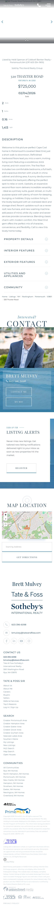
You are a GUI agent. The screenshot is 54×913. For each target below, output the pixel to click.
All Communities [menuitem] (11, 767)
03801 (49, 297)
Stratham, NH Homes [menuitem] (13, 786)
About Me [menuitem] (7, 689)
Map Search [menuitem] (8, 751)
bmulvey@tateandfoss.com (26, 633)
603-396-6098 (17, 381)
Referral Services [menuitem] (11, 701)
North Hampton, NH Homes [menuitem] (16, 774)
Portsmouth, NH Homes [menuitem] (14, 777)
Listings (12, 297)
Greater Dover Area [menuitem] (12, 730)
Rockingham (27, 297)
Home (4, 297)
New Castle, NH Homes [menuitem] (14, 780)
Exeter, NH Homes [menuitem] (11, 789)
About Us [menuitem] (7, 685)
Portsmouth (40, 297)
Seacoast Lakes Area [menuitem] (12, 736)
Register (21, 468)
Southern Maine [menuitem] (10, 739)
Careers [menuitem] (6, 692)
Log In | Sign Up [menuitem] (10, 707)
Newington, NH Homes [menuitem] (14, 792)
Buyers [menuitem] (6, 695)
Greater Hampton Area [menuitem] (13, 723)
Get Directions (27, 557)
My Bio (19, 401)
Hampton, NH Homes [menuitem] (13, 783)
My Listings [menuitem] (8, 742)
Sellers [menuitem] (6, 698)
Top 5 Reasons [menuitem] (9, 704)
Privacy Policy (9, 862)
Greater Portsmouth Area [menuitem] (15, 720)
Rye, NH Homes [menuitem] (10, 771)
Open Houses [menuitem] (9, 754)
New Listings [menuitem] (9, 745)
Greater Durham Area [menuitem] (13, 733)
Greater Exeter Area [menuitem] (12, 726)
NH (18, 297)
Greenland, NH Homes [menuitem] (13, 795)
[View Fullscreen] (5, 524)
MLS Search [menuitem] (8, 748)
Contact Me (19, 391)
